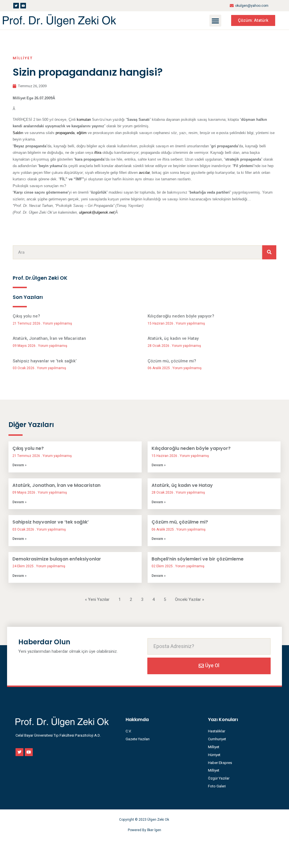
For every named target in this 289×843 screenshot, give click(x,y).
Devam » (19, 465)
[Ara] (269, 252)
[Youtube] (23, 5)
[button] (215, 21)
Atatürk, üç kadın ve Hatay (173, 338)
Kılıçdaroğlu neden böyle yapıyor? (181, 316)
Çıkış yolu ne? (26, 316)
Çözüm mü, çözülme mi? (172, 361)
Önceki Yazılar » (189, 599)
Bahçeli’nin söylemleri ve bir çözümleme (198, 559)
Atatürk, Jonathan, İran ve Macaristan (49, 338)
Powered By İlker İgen (144, 830)
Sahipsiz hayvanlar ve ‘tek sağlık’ (44, 361)
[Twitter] (16, 5)
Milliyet (23, 58)
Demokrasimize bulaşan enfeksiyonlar (56, 559)
